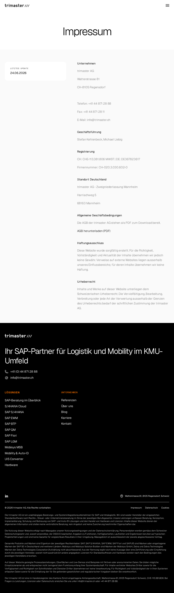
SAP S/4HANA (14, 412)
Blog (64, 412)
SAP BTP (10, 424)
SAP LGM (11, 441)
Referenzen (68, 400)
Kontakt (66, 423)
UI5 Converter (14, 459)
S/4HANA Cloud (15, 406)
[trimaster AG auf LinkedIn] (6, 496)
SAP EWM (11, 418)
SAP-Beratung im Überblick (23, 400)
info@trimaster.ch (22, 378)
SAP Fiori (10, 435)
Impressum (136, 507)
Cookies (165, 507)
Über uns (67, 406)
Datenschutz (151, 507)
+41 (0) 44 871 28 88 (24, 371)
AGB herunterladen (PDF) (94, 231)
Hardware (11, 465)
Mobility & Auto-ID (17, 453)
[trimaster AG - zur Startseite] (17, 5)
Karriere (66, 418)
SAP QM (10, 430)
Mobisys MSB (14, 447)
